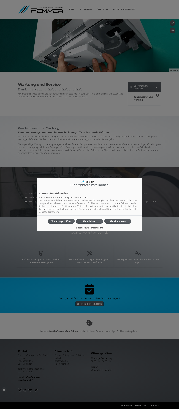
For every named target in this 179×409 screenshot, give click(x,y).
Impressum (97, 227)
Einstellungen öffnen (61, 221)
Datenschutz (82, 227)
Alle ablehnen (89, 221)
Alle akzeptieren (118, 221)
